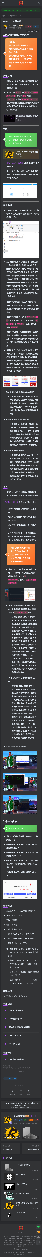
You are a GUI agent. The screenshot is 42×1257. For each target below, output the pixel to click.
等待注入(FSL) (24, 502)
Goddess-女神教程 (23, 1193)
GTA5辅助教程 (12, 16)
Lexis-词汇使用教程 (23, 1165)
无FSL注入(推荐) (11, 502)
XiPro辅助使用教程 (12, 21)
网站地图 (25, 1249)
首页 (4, 16)
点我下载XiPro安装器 (14, 163)
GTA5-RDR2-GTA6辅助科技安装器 (27, 1204)
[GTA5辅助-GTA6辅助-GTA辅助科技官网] (21, 1228)
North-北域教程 (21, 1212)
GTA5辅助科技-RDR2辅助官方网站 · (26, 1252)
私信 (36, 27)
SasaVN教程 (20, 1174)
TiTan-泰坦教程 (21, 1184)
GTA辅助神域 (13, 25)
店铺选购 (17, 1249)
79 (21, 1120)
